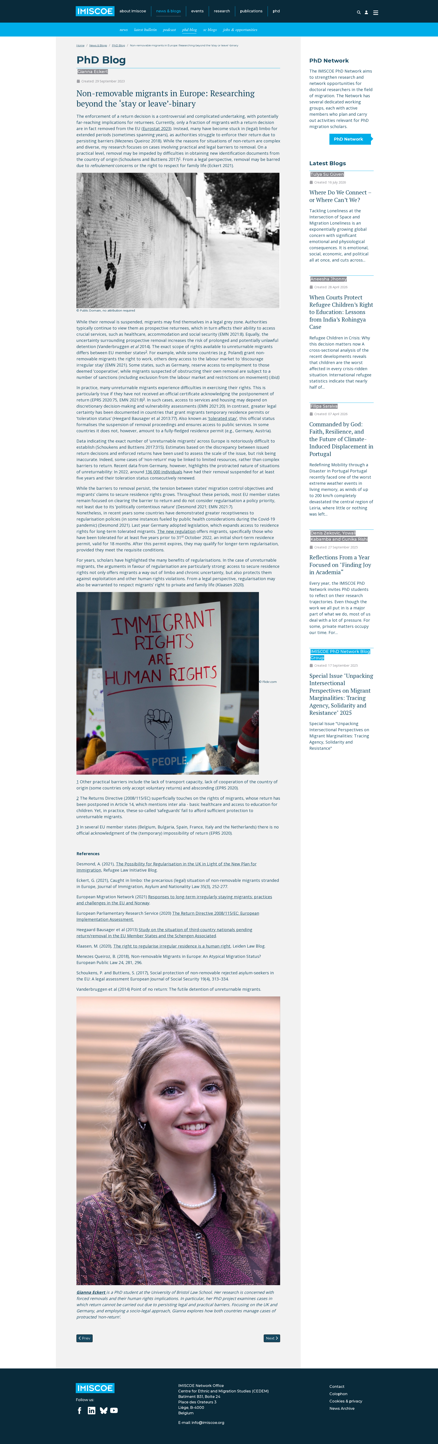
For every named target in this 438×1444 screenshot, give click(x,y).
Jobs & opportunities (240, 29)
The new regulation (176, 531)
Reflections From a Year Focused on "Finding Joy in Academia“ (340, 564)
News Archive (342, 1408)
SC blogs (210, 29)
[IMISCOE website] (95, 1388)
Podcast (169, 29)
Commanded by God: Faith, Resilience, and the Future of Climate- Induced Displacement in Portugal (341, 439)
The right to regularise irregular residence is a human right (171, 946)
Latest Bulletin (145, 29)
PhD (276, 11)
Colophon (338, 1394)
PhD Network (348, 139)
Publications (251, 11)
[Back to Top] (429, 1434)
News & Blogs (168, 11)
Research (222, 11)
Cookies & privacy (345, 1401)
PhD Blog (189, 29)
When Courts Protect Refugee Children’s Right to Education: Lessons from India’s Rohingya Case (341, 312)
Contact (336, 1386)
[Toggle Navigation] (375, 12)
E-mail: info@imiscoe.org (201, 1422)
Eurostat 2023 (156, 128)
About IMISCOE (133, 11)
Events (197, 11)
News (124, 29)
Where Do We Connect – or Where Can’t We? (340, 196)
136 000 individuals (163, 471)
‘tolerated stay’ (222, 418)
